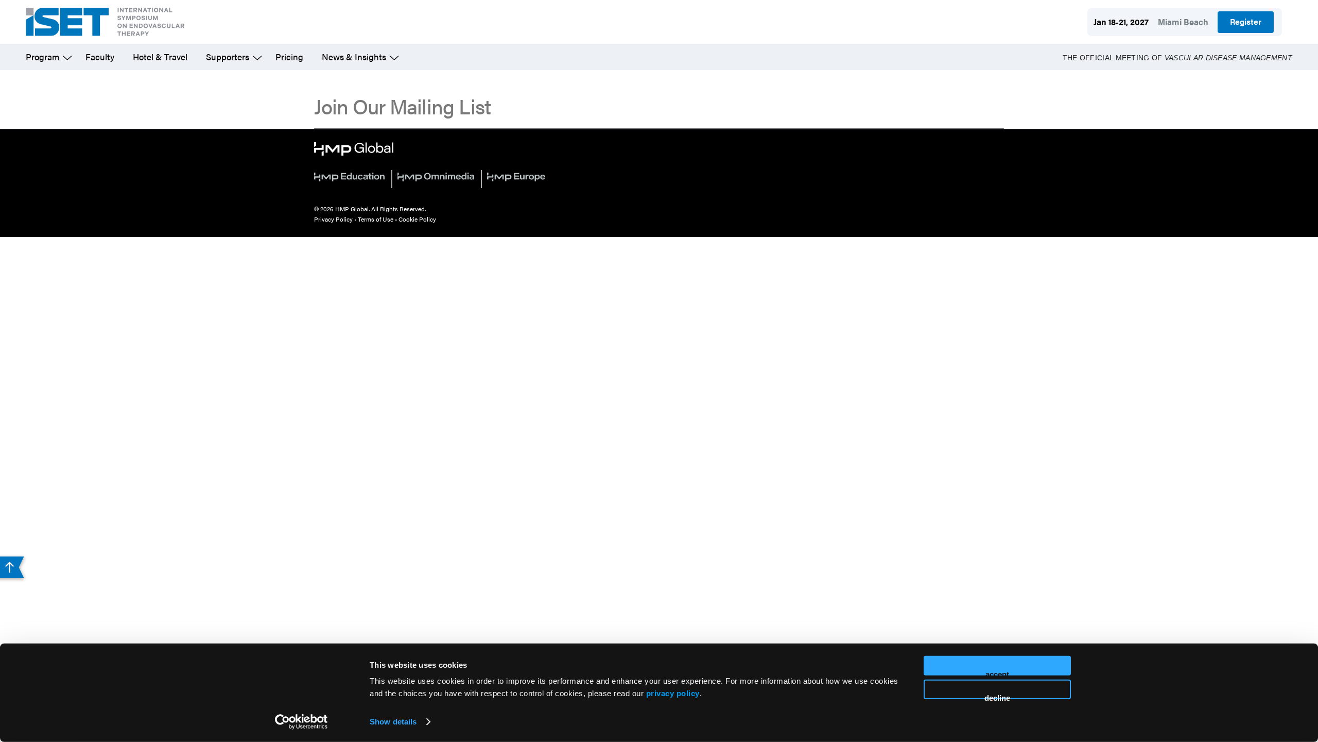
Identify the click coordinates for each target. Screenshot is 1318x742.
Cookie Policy (417, 219)
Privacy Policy (333, 219)
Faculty (99, 56)
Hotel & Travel (160, 56)
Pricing (289, 56)
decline (997, 696)
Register (1245, 21)
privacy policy (673, 693)
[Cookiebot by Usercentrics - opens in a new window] (301, 722)
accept (997, 673)
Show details (393, 721)
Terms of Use (375, 219)
